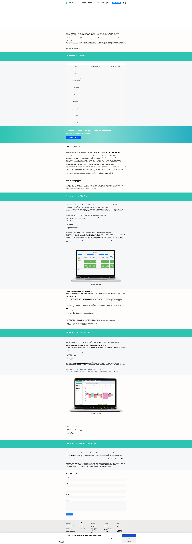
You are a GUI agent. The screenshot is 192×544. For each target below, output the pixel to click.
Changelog (93, 525)
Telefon (67, 488)
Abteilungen (81, 525)
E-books (118, 528)
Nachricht (68, 500)
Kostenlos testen (116, 2)
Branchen (80, 523)
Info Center (93, 526)
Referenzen (106, 531)
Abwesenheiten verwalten (72, 426)
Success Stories (82, 528)
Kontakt (102, 2)
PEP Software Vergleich (94, 529)
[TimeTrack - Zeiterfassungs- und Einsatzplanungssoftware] (70, 3)
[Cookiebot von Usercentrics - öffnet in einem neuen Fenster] (61, 542)
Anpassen (128, 538)
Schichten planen (70, 425)
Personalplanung (69, 526)
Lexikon (118, 525)
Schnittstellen (94, 530)
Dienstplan (69, 204)
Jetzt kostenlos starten (73, 137)
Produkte (84, 2)
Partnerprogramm (108, 528)
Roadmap (93, 523)
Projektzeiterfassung (70, 525)
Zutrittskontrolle (69, 529)
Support (105, 525)
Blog (118, 523)
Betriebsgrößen (82, 526)
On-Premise (68, 528)
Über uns (106, 523)
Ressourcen (91, 2)
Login (108, 2)
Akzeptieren (129, 535)
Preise (97, 2)
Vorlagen (119, 526)
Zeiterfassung (68, 523)
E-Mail (67, 483)
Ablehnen (129, 541)
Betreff (67, 494)
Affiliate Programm (108, 529)
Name (67, 477)
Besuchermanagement (70, 531)
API (92, 532)
